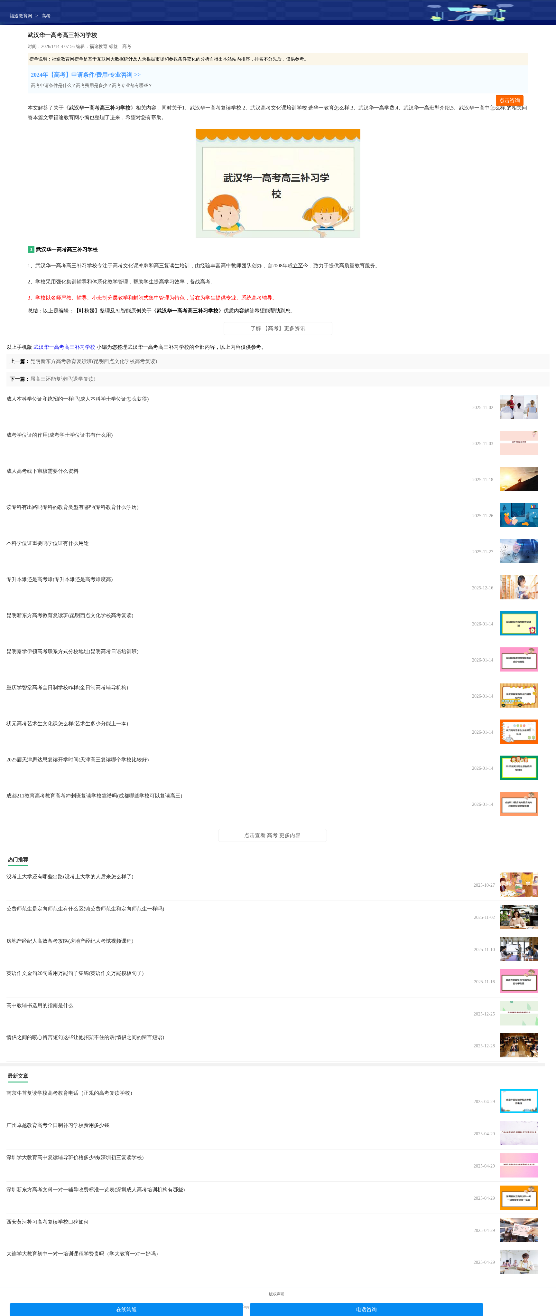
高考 (46, 16)
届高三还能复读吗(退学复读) (62, 379)
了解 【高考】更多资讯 (278, 328)
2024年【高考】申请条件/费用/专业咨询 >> (86, 75)
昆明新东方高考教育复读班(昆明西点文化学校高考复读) (93, 361)
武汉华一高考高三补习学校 (64, 347)
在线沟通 (126, 1309)
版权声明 (276, 1294)
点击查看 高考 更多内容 (272, 835)
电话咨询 (366, 1309)
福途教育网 (21, 16)
